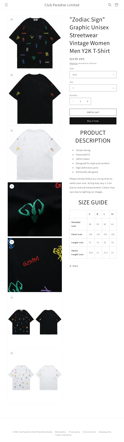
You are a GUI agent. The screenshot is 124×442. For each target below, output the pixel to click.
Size (71, 82)
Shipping (73, 63)
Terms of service (89, 432)
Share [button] (75, 266)
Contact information (63, 435)
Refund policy (60, 432)
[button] (6, 5)
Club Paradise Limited (27, 432)
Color (72, 68)
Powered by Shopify (44, 432)
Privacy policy (74, 432)
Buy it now (93, 120)
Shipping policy (105, 432)
